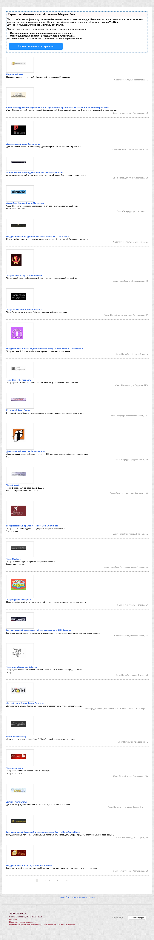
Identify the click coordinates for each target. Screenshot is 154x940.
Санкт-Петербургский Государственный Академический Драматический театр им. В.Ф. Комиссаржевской (57, 107)
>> (67, 880)
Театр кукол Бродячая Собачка (21, 667)
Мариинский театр (15, 74)
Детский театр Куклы (16, 802)
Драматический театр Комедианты (23, 144)
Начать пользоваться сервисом (36, 46)
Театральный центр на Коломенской (24, 275)
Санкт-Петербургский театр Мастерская (25, 203)
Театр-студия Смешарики (18, 599)
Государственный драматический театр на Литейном (32, 526)
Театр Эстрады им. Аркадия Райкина (24, 309)
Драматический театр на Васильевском (25, 451)
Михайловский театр (16, 736)
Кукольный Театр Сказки (18, 410)
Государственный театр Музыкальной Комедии (29, 865)
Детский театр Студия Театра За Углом (25, 703)
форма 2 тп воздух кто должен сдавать (77, 897)
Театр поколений (14, 768)
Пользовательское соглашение (22, 922)
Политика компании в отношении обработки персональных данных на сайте (42, 925)
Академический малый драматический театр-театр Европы (35, 172)
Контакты (13, 919)
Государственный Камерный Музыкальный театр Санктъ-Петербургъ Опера (43, 832)
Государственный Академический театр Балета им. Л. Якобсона (37, 236)
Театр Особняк (13, 559)
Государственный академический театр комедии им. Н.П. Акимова (38, 630)
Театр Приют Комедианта (18, 380)
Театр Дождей (13, 485)
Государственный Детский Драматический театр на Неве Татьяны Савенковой (44, 349)
